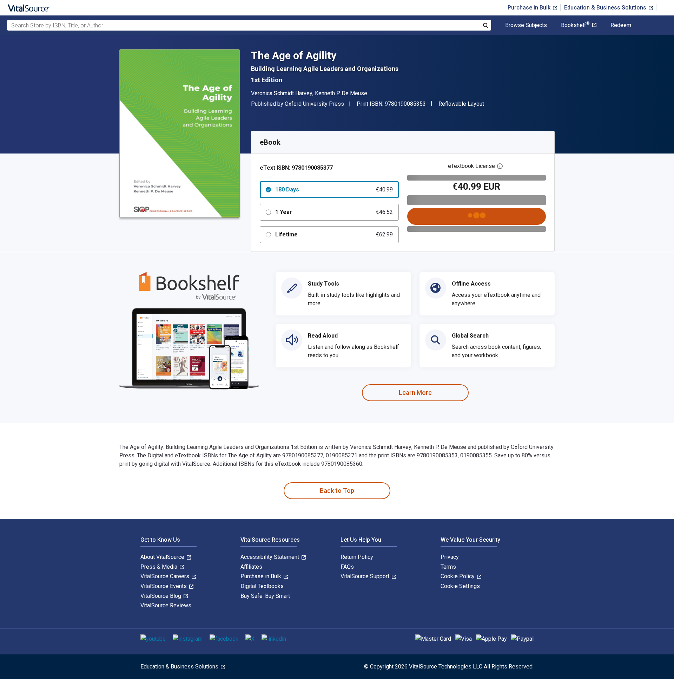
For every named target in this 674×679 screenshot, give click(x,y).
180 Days (334, 189)
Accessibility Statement (270, 557)
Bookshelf (575, 25)
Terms (448, 566)
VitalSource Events (164, 586)
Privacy (450, 557)
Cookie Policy (458, 576)
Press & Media (159, 566)
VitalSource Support (366, 576)
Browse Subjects (526, 25)
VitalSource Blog (161, 596)
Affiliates (251, 566)
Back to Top (337, 490)
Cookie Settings (460, 586)
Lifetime (334, 234)
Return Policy (357, 557)
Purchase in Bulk (530, 7)
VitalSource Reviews (165, 605)
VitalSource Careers (165, 576)
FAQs (347, 566)
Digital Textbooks (262, 586)
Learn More (415, 392)
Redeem (620, 25)
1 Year (334, 212)
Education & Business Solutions (606, 7)
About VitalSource (163, 557)
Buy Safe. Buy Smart (265, 596)
